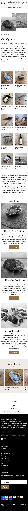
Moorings (3, 456)
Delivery (3, 448)
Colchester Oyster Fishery (10, 504)
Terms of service (5, 458)
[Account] (23, 3)
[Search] (5, 3)
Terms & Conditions (6, 460)
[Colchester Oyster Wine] (21, 139)
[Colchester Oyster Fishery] (14, 3)
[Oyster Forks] (7, 139)
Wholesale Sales (5, 453)
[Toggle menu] (1, 3)
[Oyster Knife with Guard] (21, 120)
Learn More (14, 247)
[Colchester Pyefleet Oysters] (7, 77)
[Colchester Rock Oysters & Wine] (7, 99)
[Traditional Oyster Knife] (21, 99)
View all (14, 366)
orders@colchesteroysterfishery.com (15, 435)
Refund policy (4, 465)
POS (17, 504)
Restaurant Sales (5, 451)
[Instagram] (5, 439)
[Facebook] (2, 439)
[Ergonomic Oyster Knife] (7, 120)
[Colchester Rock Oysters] (21, 77)
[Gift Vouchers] (21, 159)
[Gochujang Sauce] (7, 159)
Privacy (3, 463)
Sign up (5, 487)
